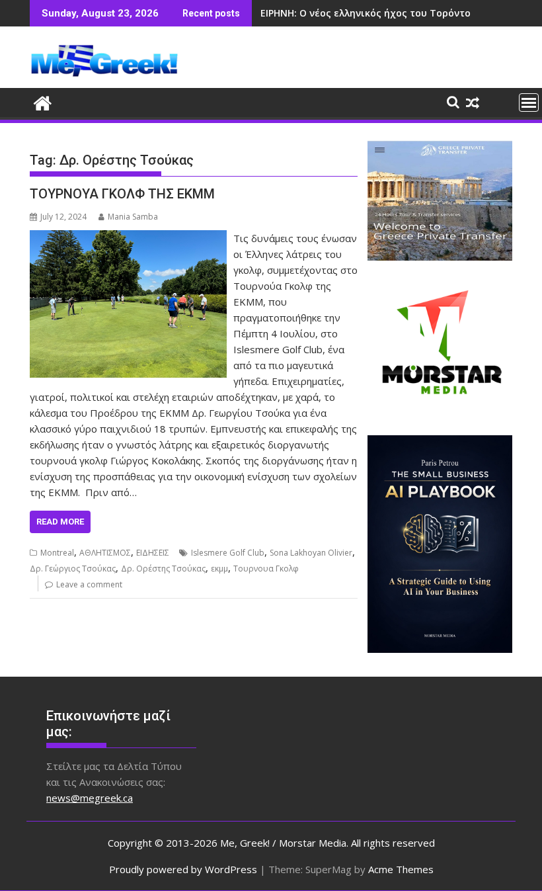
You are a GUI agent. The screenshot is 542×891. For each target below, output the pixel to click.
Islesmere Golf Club (227, 552)
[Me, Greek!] (42, 101)
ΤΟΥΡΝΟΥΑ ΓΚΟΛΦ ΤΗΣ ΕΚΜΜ (122, 194)
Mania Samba (133, 216)
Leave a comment (89, 584)
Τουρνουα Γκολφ (266, 568)
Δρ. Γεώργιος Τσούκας (73, 568)
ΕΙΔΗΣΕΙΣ (152, 552)
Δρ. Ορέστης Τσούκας (163, 568)
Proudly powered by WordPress (183, 869)
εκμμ (219, 568)
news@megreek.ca (89, 797)
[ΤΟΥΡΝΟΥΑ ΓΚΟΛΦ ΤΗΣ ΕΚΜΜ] (128, 238)
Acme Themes (401, 869)
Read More (60, 522)
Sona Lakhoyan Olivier (311, 552)
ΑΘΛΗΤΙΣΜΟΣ (105, 552)
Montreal (57, 552)
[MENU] (529, 102)
